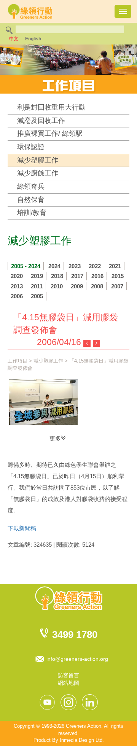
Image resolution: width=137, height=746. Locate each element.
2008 (97, 286)
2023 (74, 266)
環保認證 (31, 147)
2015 (118, 276)
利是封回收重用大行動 (51, 107)
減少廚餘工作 (37, 173)
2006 (17, 296)
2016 (97, 276)
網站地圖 (68, 683)
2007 (117, 286)
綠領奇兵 (31, 186)
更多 (55, 438)
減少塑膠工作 (37, 160)
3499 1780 (74, 634)
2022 (95, 266)
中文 (13, 38)
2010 (57, 286)
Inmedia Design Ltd (81, 740)
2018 (57, 276)
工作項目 (17, 361)
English (33, 38)
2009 (77, 286)
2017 (77, 276)
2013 (17, 286)
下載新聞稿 (22, 528)
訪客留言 (68, 675)
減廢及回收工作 (41, 120)
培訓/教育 (31, 212)
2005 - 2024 (25, 266)
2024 (54, 266)
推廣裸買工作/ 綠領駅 (50, 133)
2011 (37, 286)
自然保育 (31, 200)
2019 (37, 276)
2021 (115, 266)
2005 (37, 296)
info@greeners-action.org (77, 659)
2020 (17, 276)
